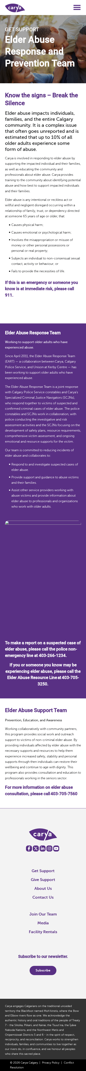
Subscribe (43, 970)
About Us (43, 888)
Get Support (43, 871)
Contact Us (43, 897)
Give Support (43, 879)
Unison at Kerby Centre (50, 367)
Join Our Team (43, 914)
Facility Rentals (43, 932)
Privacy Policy (50, 1062)
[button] (77, 9)
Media (43, 923)
